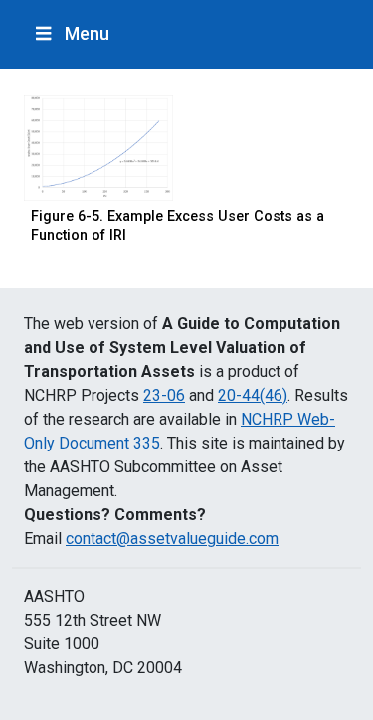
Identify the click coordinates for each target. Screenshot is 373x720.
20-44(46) (252, 395)
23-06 (164, 395)
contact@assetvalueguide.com (172, 538)
